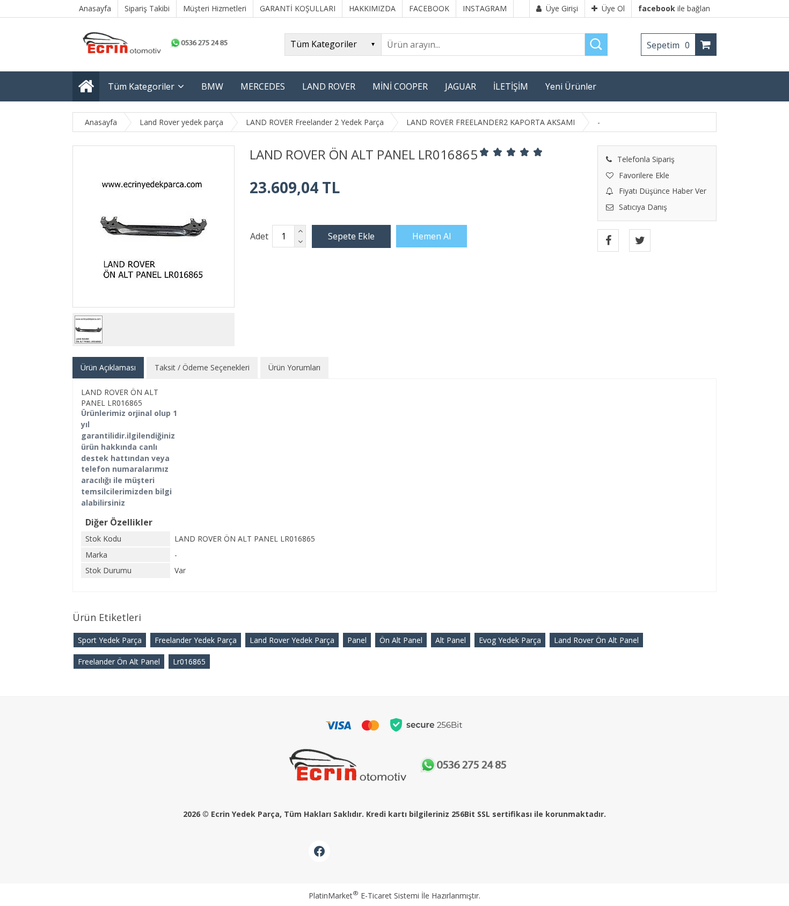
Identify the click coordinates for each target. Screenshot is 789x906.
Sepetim (668, 45)
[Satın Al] (431, 236)
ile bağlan (674, 8)
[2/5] (491, 151)
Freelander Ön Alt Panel (119, 661)
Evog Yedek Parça (510, 640)
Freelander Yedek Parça (196, 640)
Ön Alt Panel (400, 640)
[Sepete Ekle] (351, 236)
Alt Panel (450, 640)
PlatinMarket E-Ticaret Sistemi (364, 895)
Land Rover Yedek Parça (292, 640)
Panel (357, 640)
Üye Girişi (562, 8)
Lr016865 (189, 661)
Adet (259, 236)
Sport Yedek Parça (110, 640)
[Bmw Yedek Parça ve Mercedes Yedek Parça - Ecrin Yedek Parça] (152, 53)
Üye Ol (613, 8)
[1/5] (484, 151)
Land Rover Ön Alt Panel (596, 640)
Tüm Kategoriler (141, 86)
